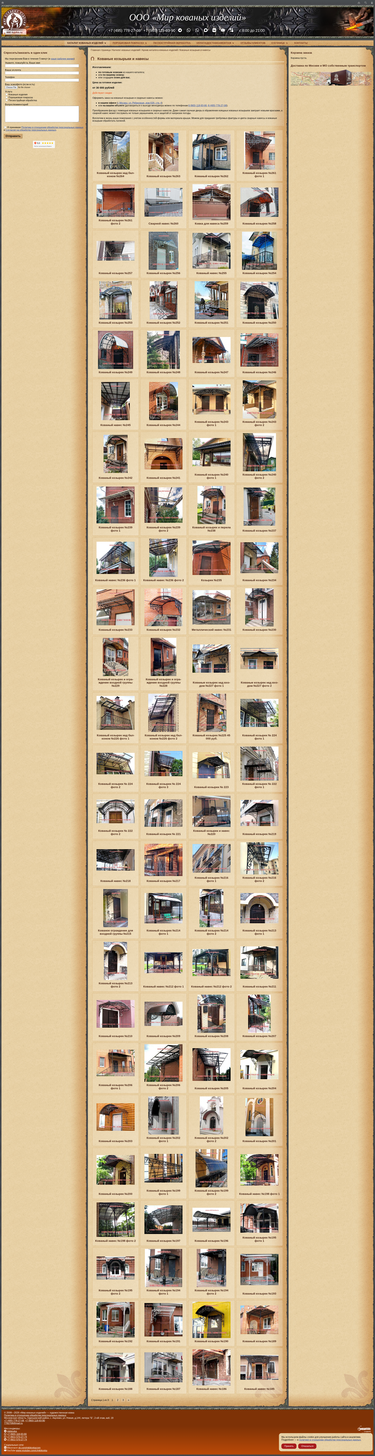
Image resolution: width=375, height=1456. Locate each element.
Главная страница (101, 50)
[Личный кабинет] (372, 3)
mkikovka (12, 1431)
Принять (289, 1446)
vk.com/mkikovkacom (29, 1447)
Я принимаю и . (43, 128)
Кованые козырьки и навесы (195, 50)
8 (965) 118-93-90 (197, 105)
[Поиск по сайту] (365, 3)
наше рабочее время (62, 58)
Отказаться (307, 1446)
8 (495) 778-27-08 (217, 105)
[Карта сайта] (359, 3)
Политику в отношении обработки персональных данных (52, 127)
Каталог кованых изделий (85, 43)
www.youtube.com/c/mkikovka (31, 1450)
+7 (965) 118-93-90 (159, 30)
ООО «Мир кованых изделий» (187, 16)
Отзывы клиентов (253, 43)
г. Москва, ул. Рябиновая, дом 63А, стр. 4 (140, 103)
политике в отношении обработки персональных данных (330, 1440)
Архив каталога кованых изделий (160, 50)
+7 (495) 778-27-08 (124, 30)
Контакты (301, 43)
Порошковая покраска (128, 43)
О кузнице (278, 43)
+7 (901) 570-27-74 (17, 1437)
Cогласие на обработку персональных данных (31, 130)
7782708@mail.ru (13, 1423)
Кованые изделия (18, 94)
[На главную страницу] (2, 3)
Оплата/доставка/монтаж (213, 43)
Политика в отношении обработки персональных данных (35, 1415)
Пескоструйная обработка (172, 43)
